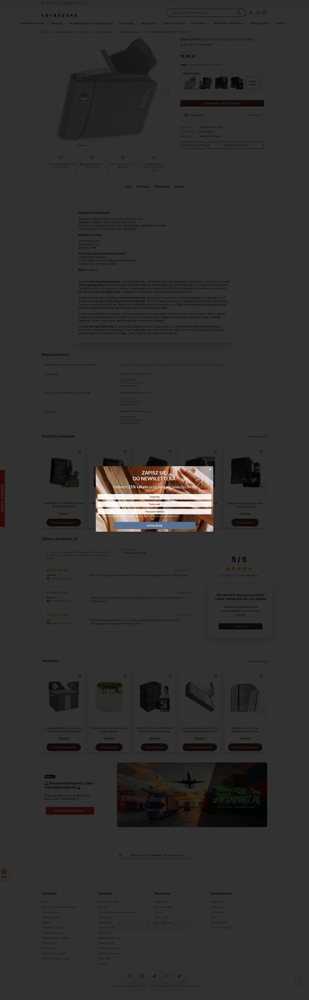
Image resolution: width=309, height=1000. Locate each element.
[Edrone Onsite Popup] (154, 500)
